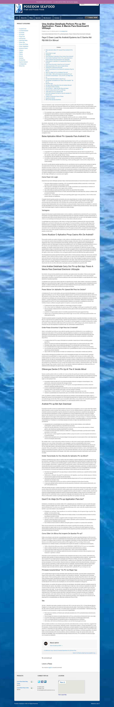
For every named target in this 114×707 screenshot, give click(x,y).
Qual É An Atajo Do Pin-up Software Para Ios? (57, 72)
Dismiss (76, 2)
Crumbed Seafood (23, 30)
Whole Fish (22, 66)
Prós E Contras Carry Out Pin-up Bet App (55, 90)
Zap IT (98, 703)
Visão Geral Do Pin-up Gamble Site (54, 91)
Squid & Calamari (23, 62)
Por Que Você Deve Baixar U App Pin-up (55, 78)
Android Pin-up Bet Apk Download (54, 67)
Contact (57, 18)
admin (57, 31)
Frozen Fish (22, 42)
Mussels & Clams (23, 48)
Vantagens (48, 54)
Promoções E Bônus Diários (52, 86)
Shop (31, 18)
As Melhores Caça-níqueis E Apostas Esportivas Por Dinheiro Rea (59, 650)
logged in (50, 667)
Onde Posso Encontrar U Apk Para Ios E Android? (58, 64)
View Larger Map (62, 694)
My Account (46, 18)
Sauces (21, 56)
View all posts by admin (56, 645)
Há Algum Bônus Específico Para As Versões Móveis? (59, 85)
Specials (38, 18)
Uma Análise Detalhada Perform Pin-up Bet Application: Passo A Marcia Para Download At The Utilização (59, 58)
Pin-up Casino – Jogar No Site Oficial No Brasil (57, 88)
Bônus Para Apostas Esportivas (53, 99)
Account (80, 18)
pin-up (81, 149)
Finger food (22, 36)
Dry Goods (21, 32)
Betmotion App (49, 83)
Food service (22, 38)
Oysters (21, 52)
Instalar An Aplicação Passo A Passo (55, 96)
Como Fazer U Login (51, 53)
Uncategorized (63, 31)
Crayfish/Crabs (22, 28)
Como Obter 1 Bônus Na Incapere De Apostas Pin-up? (59, 74)
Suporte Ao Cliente (50, 98)
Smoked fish (22, 60)
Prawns (21, 54)
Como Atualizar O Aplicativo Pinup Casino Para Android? (59, 56)
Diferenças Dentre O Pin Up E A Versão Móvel (57, 66)
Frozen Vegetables (23, 46)
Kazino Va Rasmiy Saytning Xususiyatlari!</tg (84, 653)
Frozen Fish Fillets (23, 44)
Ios (46, 77)
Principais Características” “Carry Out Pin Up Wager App (59, 75)
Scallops (21, 58)
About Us (24, 18)
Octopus (21, 50)
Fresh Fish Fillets (23, 40)
